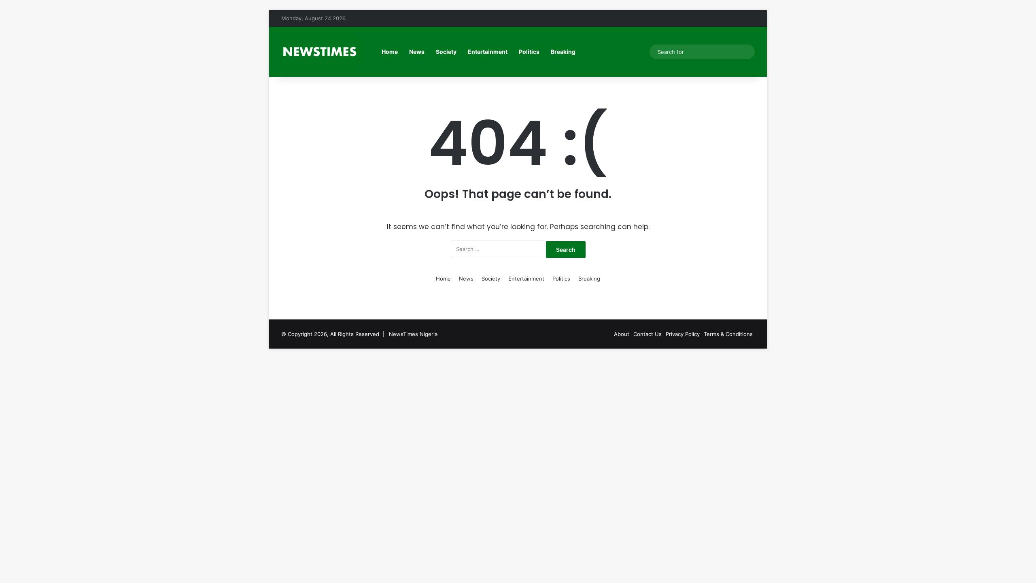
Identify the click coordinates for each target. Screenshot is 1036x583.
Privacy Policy (683, 334)
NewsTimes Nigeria (413, 334)
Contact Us (647, 334)
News (417, 51)
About (621, 334)
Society (446, 51)
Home (390, 51)
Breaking (563, 51)
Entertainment (487, 51)
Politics (529, 51)
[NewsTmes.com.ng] (319, 52)
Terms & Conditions (728, 334)
